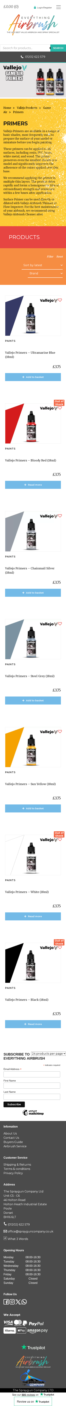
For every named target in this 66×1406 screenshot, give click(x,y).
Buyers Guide (13, 1142)
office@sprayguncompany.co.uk (30, 1231)
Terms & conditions (17, 1169)
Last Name (10, 1091)
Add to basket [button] (35, 377)
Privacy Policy (13, 1173)
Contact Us (11, 1137)
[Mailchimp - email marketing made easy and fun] (33, 1115)
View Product (35, 387)
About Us (10, 1133)
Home (7, 108)
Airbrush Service (15, 1146)
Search (58, 48)
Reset (59, 256)
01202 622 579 (35, 57)
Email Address (12, 1069)
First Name (10, 1080)
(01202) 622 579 (18, 1224)
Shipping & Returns (17, 1164)
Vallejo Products (27, 108)
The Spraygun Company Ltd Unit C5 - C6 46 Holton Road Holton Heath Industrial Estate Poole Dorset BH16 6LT (25, 1204)
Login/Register (44, 7)
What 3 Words (17, 1239)
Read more (35, 484)
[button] (60, 300)
